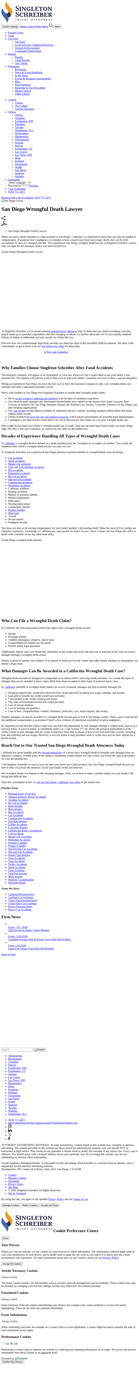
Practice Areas (15, 32)
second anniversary (52, 752)
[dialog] (69, 1202)
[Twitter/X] (10, 1135)
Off (16, 1343)
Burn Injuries (15, 809)
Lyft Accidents (16, 833)
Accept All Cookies (12, 1264)
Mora (18, 158)
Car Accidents (15, 815)
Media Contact (23, 90)
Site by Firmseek (17, 1193)
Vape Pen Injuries (17, 873)
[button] (3, 219)
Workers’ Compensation (21, 879)
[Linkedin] (10, 1131)
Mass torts (13, 513)
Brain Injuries (15, 806)
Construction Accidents (20, 818)
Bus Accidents (16, 812)
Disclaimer (14, 1181)
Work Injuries (15, 876)
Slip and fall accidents (20, 479)
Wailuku (19, 176)
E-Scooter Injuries (17, 827)
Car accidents (15, 457)
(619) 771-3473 (16, 191)
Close (5, 1238)
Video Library (22, 93)
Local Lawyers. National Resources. (34, 44)
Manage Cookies (17, 1178)
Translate (33, 185)
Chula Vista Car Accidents (22, 903)
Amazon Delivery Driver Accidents (27, 796)
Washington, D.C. (24, 130)
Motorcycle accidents (19, 464)
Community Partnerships (28, 51)
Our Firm (13, 38)
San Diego (20, 170)
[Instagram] (10, 1126)
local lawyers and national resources (49, 416)
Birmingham (21, 133)
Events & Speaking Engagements (33, 78)
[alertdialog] (69, 1287)
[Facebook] (9, 1139)
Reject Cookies (30, 1205)
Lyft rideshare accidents (31, 467)
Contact (12, 1175)
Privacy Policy (16, 1184)
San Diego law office (53, 346)
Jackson (19, 142)
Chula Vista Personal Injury (23, 900)
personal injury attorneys (64, 331)
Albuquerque (22, 139)
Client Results (22, 60)
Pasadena (20, 124)
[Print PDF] (4, 225)
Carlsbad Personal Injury (21, 894)
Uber (11, 467)
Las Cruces (21, 151)
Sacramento (21, 164)
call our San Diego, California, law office (58, 782)
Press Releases (23, 84)
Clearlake (20, 118)
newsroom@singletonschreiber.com (58, 1122)
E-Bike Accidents (17, 824)
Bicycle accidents (17, 476)
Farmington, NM (24, 121)
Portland (19, 161)
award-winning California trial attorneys (36, 398)
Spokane (19, 173)
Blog (17, 81)
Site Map (13, 1187)
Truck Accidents (17, 867)
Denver (19, 145)
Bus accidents (15, 470)
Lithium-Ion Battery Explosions (25, 830)
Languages (14, 179)
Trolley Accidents (17, 864)
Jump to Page (8, 954)
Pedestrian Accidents (19, 839)
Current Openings (24, 108)
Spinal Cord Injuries (19, 855)
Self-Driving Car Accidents (22, 849)
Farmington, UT (23, 148)
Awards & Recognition (27, 47)
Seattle (18, 167)
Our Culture (21, 105)
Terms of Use (80, 1199)
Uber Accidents (16, 870)
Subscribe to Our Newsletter (30, 87)
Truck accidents (16, 461)
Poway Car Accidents (19, 909)
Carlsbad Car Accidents (20, 897)
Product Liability (17, 845)
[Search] (51, 26)
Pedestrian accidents (19, 473)
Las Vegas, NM (23, 154)
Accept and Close (49, 1205)
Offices (12, 112)
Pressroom (13, 66)
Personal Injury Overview (22, 793)
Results (12, 54)
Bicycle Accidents (17, 803)
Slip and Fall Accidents (20, 852)
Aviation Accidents (18, 799)
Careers (12, 99)
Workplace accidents (19, 485)
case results (19, 410)
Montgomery (22, 136)
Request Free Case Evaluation (17, 197)
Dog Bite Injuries (17, 821)
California (9, 443)
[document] (69, 1287)
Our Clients (21, 63)
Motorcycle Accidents (20, 836)
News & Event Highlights (29, 72)
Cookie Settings (10, 26)
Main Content (27, 26)
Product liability (16, 510)
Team (11, 35)
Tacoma (19, 127)
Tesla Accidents (16, 858)
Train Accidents (16, 861)
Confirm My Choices (13, 1362)
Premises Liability (17, 842)
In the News (21, 75)
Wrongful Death (16, 882)
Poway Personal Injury (20, 906)
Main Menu (42, 26)
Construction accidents (20, 482)
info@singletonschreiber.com (23, 1122)
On (7, 1343)
